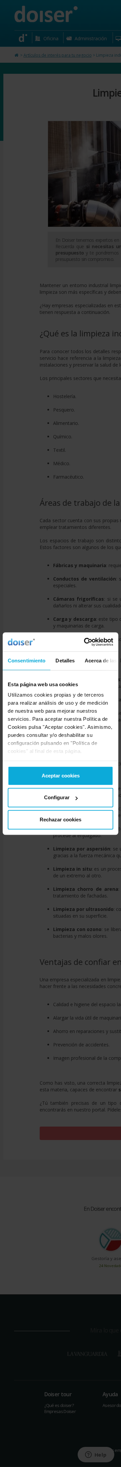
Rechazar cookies (60, 819)
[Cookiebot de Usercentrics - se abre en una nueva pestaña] (85, 642)
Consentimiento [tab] (26, 660)
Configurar (57, 797)
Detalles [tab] (65, 660)
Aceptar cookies (61, 775)
